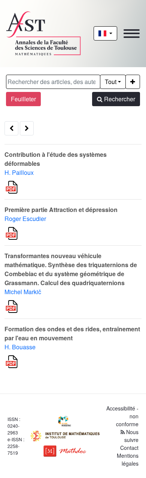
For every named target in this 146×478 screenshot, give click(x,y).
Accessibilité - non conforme (122, 416)
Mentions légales (128, 459)
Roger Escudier (25, 218)
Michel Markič (22, 291)
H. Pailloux (19, 172)
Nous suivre (131, 435)
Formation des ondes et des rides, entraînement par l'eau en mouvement (72, 333)
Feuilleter (23, 99)
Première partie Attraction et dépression (61, 209)
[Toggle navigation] (131, 33)
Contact (129, 447)
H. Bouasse (20, 347)
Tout (110, 81)
